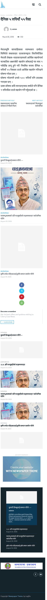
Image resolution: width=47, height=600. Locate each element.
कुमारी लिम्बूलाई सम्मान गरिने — (11, 335)
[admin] (7, 29)
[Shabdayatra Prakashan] (3, 4)
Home (3, 15)
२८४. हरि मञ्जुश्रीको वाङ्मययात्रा (13, 364)
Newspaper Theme (16, 596)
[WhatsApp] (21, 302)
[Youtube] (41, 574)
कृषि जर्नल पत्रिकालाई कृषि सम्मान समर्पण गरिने (17, 425)
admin (11, 510)
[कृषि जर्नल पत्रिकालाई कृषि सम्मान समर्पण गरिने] (22, 440)
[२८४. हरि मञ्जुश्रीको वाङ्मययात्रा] (22, 379)
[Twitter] (21, 290)
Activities (4, 332)
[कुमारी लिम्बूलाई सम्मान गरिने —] (22, 349)
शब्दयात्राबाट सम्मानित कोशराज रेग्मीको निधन (9, 104)
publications (5, 362)
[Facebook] (21, 284)
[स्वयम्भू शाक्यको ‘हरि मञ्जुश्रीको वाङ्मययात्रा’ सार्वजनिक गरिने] (22, 410)
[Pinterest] (21, 296)
